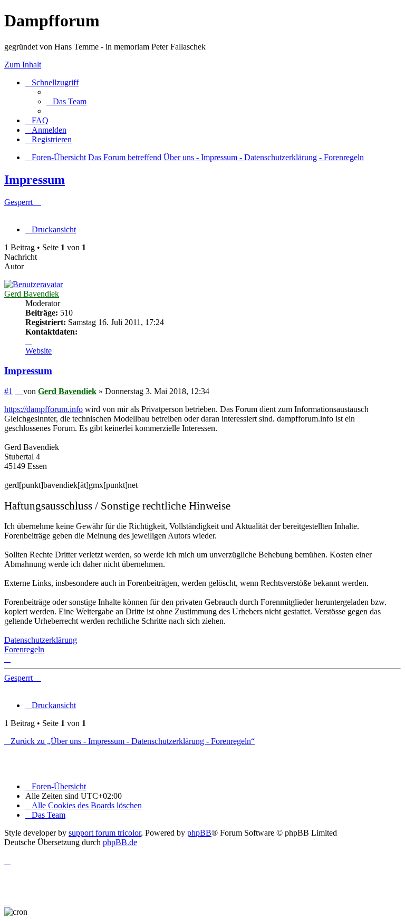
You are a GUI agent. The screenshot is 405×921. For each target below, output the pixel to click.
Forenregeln (24, 649)
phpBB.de (120, 842)
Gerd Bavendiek (31, 293)
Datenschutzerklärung (40, 639)
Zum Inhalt (22, 64)
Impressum (34, 180)
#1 (8, 391)
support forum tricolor (105, 832)
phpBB (199, 832)
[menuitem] (66, 101)
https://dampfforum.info (43, 409)
